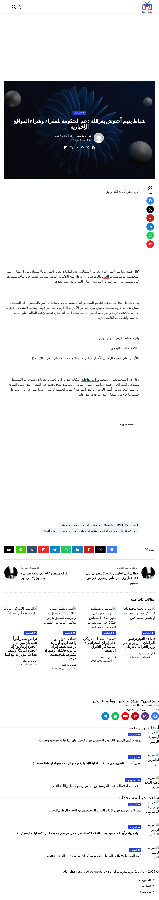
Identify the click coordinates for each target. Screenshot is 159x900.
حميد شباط (65, 530)
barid (135, 524)
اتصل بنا (146, 885)
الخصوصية (145, 880)
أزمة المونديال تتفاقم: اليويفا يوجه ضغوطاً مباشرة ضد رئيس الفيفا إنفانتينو (94, 856)
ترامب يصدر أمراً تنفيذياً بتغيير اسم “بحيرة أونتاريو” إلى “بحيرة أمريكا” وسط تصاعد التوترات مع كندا (21, 646)
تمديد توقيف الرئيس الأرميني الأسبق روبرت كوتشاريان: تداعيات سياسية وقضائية (90, 740)
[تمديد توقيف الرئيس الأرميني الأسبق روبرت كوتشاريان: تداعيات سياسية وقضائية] (152, 737)
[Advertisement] (79, 44)
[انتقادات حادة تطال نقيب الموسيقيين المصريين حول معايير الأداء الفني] (152, 783)
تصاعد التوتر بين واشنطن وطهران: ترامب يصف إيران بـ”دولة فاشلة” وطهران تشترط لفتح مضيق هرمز (59, 648)
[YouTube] (125, 716)
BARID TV (122, 524)
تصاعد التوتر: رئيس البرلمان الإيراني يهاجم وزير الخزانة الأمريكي (139, 642)
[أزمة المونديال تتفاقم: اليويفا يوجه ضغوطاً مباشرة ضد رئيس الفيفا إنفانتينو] (152, 853)
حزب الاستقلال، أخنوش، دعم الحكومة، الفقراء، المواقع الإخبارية (106, 530)
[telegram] (105, 716)
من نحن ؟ (145, 891)
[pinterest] (135, 716)
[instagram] (145, 716)
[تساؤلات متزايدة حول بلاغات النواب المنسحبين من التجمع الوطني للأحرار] (152, 807)
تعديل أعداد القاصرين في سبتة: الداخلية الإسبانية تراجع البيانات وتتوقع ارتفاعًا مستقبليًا (86, 763)
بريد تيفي (81, 135)
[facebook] (155, 716)
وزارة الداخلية (90, 379)
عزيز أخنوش (49, 530)
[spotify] (115, 716)
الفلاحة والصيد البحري (125, 348)
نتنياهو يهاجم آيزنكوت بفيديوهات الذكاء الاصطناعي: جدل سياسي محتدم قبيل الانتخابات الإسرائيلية (79, 833)
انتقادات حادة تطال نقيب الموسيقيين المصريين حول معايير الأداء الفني (96, 786)
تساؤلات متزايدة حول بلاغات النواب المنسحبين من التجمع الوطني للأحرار (95, 810)
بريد (76, 524)
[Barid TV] (151, 689)
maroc (96, 524)
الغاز (106, 276)
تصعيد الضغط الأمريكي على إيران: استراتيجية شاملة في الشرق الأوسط (99, 644)
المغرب (85, 524)
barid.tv (108, 524)
